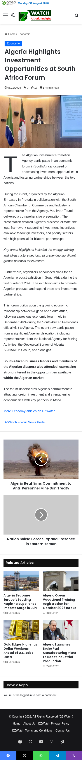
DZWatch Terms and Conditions (32, 730)
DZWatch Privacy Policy (53, 723)
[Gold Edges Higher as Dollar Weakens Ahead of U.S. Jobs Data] (21, 630)
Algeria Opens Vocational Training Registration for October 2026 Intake (59, 601)
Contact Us (63, 730)
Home (11, 34)
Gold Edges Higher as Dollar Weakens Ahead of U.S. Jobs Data (20, 650)
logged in (26, 695)
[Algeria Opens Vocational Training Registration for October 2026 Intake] (61, 581)
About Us (29, 723)
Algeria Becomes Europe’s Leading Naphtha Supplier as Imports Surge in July (20, 601)
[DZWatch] (35, 15)
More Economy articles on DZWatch (29, 411)
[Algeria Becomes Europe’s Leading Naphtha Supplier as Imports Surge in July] (21, 581)
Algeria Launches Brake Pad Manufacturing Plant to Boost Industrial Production (59, 652)
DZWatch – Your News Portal (24, 422)
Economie (24, 34)
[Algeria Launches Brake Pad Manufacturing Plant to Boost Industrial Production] (61, 630)
